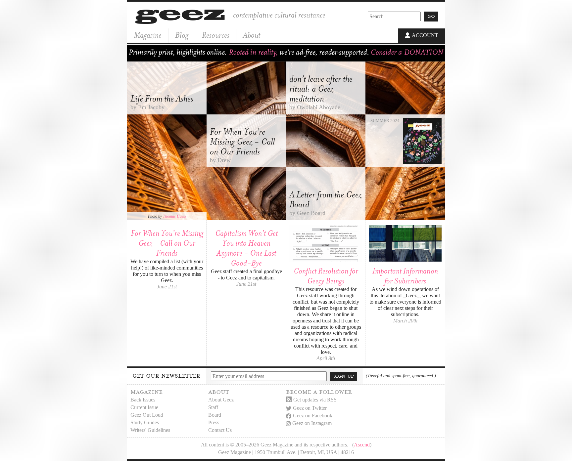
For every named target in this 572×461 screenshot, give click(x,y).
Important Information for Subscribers (405, 276)
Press (213, 422)
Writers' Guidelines (150, 430)
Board (214, 415)
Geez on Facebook (312, 415)
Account (425, 35)
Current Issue (144, 407)
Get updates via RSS (315, 399)
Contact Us (220, 430)
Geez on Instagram (312, 423)
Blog (181, 35)
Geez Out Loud (146, 415)
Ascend (362, 444)
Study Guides (144, 422)
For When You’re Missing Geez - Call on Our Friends (167, 243)
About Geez (221, 399)
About (251, 35)
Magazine (148, 35)
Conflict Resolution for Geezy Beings (326, 276)
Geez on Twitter (310, 408)
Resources (215, 35)
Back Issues (142, 399)
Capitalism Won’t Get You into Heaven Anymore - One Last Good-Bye (246, 248)
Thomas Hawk (174, 216)
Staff (213, 407)
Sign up (343, 376)
